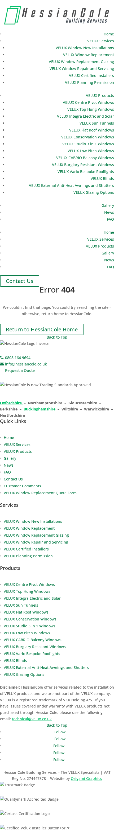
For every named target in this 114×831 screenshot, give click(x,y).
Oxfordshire (11, 402)
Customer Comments (22, 485)
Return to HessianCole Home (42, 329)
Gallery (108, 205)
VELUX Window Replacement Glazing (81, 61)
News (109, 212)
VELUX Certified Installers (91, 75)
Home (109, 33)
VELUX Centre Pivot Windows (88, 102)
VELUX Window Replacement (88, 54)
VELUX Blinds (102, 178)
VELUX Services (100, 40)
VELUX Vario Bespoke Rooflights (86, 171)
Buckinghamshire (40, 409)
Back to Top (57, 337)
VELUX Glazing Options (93, 192)
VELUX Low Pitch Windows (91, 150)
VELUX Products (100, 95)
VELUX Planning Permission (89, 82)
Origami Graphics (86, 778)
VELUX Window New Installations (85, 47)
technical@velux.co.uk (32, 718)
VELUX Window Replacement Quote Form (40, 492)
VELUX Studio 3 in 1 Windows (88, 143)
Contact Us (19, 281)
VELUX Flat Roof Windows (91, 130)
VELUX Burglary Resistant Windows (83, 164)
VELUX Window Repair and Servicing (82, 68)
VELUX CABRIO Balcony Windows (85, 157)
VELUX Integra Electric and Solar (85, 116)
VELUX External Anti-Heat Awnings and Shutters (71, 185)
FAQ (110, 219)
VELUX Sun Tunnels (97, 123)
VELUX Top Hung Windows (90, 109)
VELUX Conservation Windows (87, 136)
